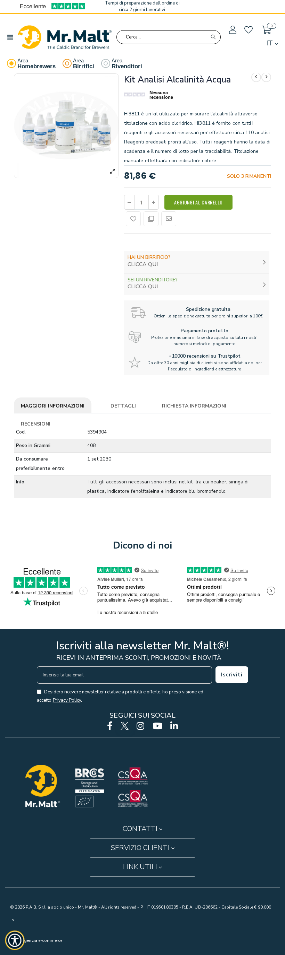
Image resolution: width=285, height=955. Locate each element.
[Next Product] (266, 77)
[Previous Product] (256, 77)
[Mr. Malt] (65, 37)
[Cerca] (213, 37)
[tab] (52, 406)
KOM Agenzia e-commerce (36, 940)
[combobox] (168, 37)
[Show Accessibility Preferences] (15, 940)
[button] (232, 30)
